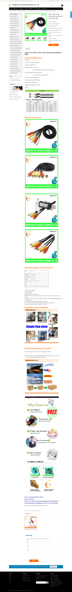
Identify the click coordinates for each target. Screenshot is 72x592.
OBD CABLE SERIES (13, 57)
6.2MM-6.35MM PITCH (14, 32)
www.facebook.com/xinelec (43, 505)
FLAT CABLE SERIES (14, 59)
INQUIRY (38, 8)
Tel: (28, 547)
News (26, 8)
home (10, 582)
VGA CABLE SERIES (13, 63)
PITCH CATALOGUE (13, 16)
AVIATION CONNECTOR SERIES (15, 41)
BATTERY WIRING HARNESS (15, 54)
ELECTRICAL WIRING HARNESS (15, 52)
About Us (16, 8)
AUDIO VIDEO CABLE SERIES (32, 10)
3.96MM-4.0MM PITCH (14, 25)
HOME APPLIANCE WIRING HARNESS (14, 51)
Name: (28, 542)
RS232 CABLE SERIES (14, 68)
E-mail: (28, 545)
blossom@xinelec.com (56, 579)
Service (30, 8)
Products (21, 8)
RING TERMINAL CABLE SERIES (15, 43)
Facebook (60, 1)
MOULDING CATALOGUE (14, 36)
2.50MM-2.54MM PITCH (14, 23)
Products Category (13, 14)
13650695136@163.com (57, 581)
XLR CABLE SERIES (13, 66)
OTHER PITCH (12, 34)
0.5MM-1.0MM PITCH (14, 18)
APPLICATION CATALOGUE (22, 10)
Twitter (62, 1)
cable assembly (55, 298)
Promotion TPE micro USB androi (15, 80)
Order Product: (27, 539)
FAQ (34, 8)
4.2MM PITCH (12, 27)
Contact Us (44, 8)
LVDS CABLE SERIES (14, 61)
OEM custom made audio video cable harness (34, 510)
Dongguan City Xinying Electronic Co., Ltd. (21, 590)
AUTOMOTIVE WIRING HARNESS (16, 48)
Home (11, 8)
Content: (27, 550)
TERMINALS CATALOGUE (14, 39)
